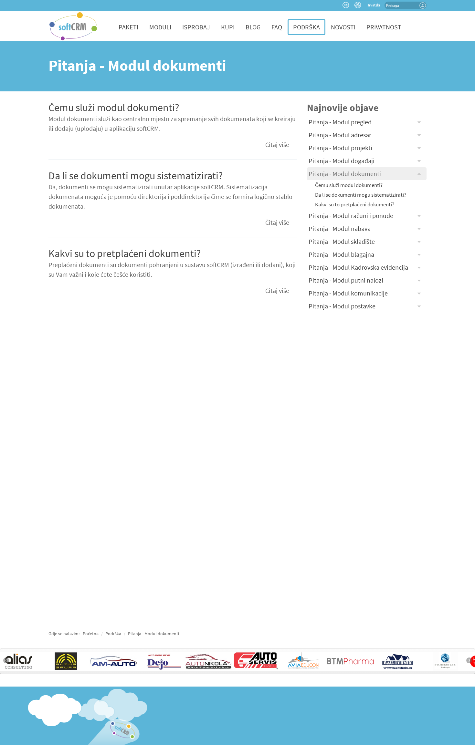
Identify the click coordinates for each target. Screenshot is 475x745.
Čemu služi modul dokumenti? (113, 107)
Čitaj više (277, 144)
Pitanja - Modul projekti (340, 148)
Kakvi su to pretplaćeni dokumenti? (124, 253)
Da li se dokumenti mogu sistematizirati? (135, 175)
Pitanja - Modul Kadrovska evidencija (358, 267)
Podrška (306, 27)
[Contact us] (347, 6)
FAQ (276, 27)
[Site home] (73, 25)
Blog (253, 27)
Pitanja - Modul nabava (340, 228)
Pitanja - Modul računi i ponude (351, 216)
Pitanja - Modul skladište (342, 241)
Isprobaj (196, 27)
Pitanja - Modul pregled (340, 122)
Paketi (128, 27)
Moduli (160, 27)
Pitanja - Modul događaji (342, 161)
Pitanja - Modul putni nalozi (346, 280)
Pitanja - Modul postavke (342, 306)
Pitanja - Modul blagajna (341, 254)
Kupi (228, 27)
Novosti (343, 27)
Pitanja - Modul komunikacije (348, 293)
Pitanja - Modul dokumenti (345, 174)
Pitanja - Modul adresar (340, 135)
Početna (91, 633)
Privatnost (383, 27)
